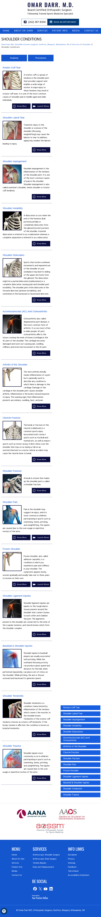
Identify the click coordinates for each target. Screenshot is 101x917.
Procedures (40, 58)
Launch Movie (43, 106)
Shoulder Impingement (14, 161)
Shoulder (86, 44)
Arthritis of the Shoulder (15, 364)
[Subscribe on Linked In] (51, 889)
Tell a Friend (73, 871)
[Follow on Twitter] (40, 889)
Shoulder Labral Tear (14, 117)
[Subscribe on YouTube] (45, 889)
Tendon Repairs (39, 863)
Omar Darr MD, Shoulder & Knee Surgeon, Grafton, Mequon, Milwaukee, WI (35, 44)
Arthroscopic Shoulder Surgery (46, 855)
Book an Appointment (65, 22)
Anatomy (14, 58)
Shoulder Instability (13, 208)
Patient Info (60, 31)
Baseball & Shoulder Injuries (17, 646)
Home (6, 31)
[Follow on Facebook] (34, 889)
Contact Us (91, 31)
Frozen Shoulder (11, 549)
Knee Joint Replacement (43, 867)
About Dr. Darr (23, 31)
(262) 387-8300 (37, 22)
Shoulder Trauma (12, 746)
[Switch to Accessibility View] (4, 911)
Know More (22, 106)
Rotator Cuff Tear (12, 67)
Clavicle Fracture (11, 417)
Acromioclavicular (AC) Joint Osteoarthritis (25, 311)
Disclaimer (72, 855)
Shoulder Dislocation (13, 255)
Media (76, 31)
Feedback (72, 867)
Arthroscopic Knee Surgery (44, 859)
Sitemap (71, 863)
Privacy (71, 859)
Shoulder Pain (10, 502)
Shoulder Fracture (12, 471)
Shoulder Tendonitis (13, 696)
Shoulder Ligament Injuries (17, 596)
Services (42, 31)
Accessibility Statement (78, 875)
